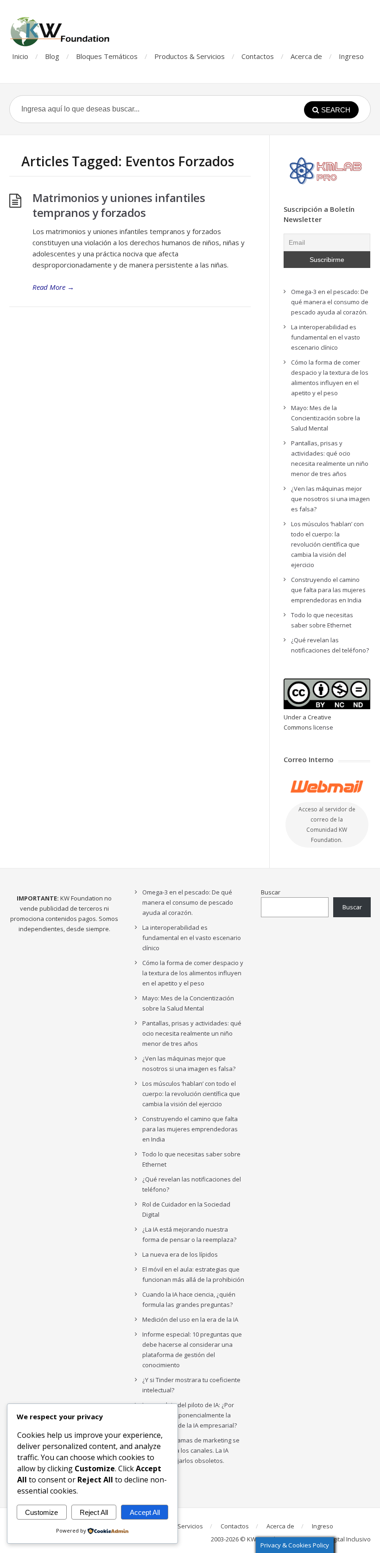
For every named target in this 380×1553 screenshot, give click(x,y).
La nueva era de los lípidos (180, 1254)
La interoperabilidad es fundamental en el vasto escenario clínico (325, 337)
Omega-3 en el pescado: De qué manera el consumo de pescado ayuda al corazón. (329, 301)
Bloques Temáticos (107, 56)
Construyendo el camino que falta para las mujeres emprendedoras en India (328, 589)
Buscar (270, 892)
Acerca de (306, 56)
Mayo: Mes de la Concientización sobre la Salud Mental (325, 418)
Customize (41, 1512)
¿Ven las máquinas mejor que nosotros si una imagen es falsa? (330, 498)
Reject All (94, 1512)
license (323, 727)
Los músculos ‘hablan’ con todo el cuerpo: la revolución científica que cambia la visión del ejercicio (327, 544)
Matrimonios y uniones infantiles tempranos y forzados (118, 205)
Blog (52, 56)
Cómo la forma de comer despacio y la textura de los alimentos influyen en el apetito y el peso (192, 973)
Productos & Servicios (189, 56)
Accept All (145, 1512)
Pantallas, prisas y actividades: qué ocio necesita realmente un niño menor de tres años (191, 1033)
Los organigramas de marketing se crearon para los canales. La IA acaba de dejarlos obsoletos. (191, 1450)
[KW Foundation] (60, 31)
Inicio (20, 56)
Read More (53, 287)
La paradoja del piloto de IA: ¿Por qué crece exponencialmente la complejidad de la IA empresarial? (189, 1415)
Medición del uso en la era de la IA (190, 1319)
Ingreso (351, 56)
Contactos (257, 56)
